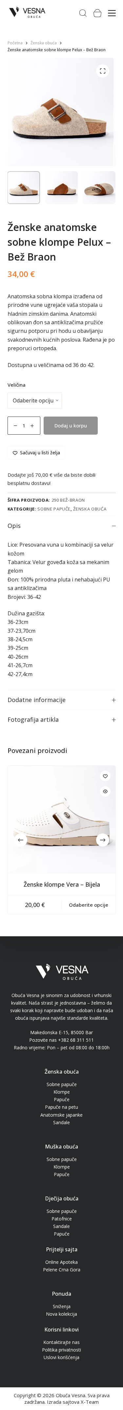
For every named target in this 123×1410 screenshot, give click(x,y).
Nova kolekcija (61, 1314)
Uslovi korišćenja (61, 1357)
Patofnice (61, 1219)
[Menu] (112, 13)
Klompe (61, 1092)
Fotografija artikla (33, 719)
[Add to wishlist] (105, 776)
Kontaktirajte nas (61, 1342)
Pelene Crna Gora (61, 1269)
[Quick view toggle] (105, 791)
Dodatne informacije (37, 700)
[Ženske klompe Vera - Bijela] (61, 820)
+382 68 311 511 (76, 1040)
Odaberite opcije (88, 904)
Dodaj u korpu (70, 425)
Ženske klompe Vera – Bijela (61, 884)
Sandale (61, 1122)
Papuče (62, 1099)
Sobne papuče (54, 509)
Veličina (17, 384)
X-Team (90, 1402)
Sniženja (62, 1306)
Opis (14, 526)
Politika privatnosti (61, 1350)
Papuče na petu (61, 1107)
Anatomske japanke (61, 1115)
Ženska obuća (89, 509)
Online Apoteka (61, 1262)
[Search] (83, 13)
